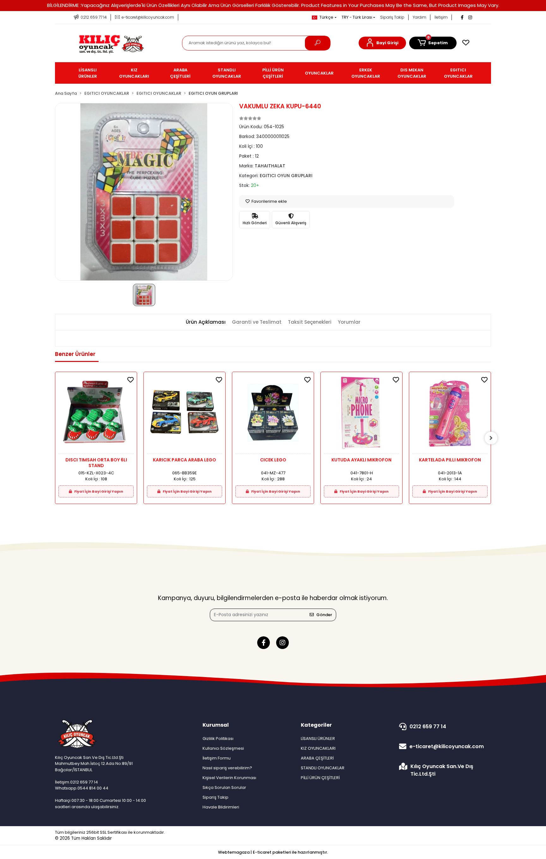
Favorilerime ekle (269, 201)
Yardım (419, 17)
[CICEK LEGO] (273, 414)
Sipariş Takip (392, 17)
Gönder (324, 615)
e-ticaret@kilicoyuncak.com (447, 746)
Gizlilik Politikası (218, 739)
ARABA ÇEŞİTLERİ (317, 758)
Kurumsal (216, 725)
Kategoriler (316, 725)
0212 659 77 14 (428, 726)
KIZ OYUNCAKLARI (318, 748)
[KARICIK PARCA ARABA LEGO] (184, 414)
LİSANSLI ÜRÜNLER (318, 739)
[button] (382, 43)
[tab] (206, 322)
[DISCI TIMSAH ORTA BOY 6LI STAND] (96, 414)
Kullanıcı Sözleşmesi (223, 748)
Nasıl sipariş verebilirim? (227, 768)
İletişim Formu (217, 758)
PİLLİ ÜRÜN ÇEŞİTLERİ (320, 778)
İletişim (441, 17)
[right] (491, 438)
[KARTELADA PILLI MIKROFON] (450, 414)
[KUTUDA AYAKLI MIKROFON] (361, 414)
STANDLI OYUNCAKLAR (322, 768)
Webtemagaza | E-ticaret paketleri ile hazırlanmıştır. (273, 852)
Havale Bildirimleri (221, 807)
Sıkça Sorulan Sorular (224, 787)
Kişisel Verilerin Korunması (229, 778)
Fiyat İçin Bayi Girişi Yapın (98, 491)
